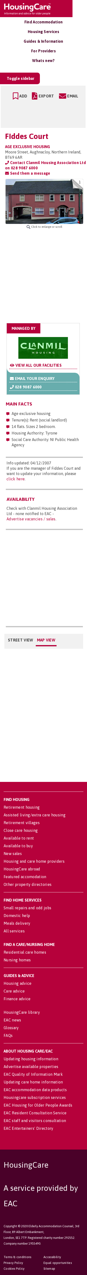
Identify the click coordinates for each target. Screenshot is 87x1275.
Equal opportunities (58, 1263)
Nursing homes (17, 960)
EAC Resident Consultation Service (35, 1113)
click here (16, 479)
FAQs (8, 1035)
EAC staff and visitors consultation (35, 1120)
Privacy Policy (13, 1263)
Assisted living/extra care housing (34, 815)
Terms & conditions (17, 1257)
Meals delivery (17, 923)
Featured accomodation (25, 877)
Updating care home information (33, 1082)
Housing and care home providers (34, 861)
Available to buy (18, 846)
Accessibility (52, 1257)
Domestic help (17, 915)
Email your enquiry (34, 378)
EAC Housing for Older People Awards (38, 1105)
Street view (20, 640)
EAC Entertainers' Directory (28, 1128)
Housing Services (43, 31)
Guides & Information (43, 41)
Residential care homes (25, 952)
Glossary (11, 1028)
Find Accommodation (43, 22)
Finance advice (17, 999)
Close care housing (21, 830)
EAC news (12, 1020)
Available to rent (19, 838)
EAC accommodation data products (35, 1090)
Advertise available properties (31, 1066)
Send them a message (29, 173)
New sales (13, 853)
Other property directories (27, 884)
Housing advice (17, 983)
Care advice (14, 991)
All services (14, 931)
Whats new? (43, 60)
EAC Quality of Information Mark (33, 1074)
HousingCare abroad (22, 869)
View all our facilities (38, 365)
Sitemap (49, 1268)
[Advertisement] (43, 276)
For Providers (43, 51)
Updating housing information (31, 1059)
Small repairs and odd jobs (27, 908)
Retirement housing (22, 807)
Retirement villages (22, 822)
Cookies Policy (14, 1268)
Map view (46, 640)
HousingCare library (22, 1012)
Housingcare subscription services (35, 1097)
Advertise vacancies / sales (31, 519)
